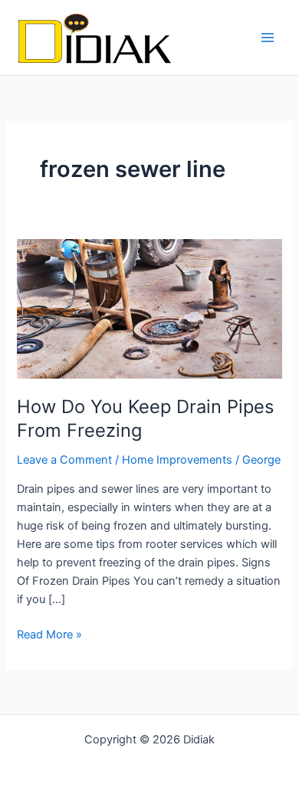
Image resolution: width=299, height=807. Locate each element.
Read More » (49, 633)
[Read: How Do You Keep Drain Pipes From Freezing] (149, 308)
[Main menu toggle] (267, 37)
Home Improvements (177, 460)
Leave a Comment (64, 460)
